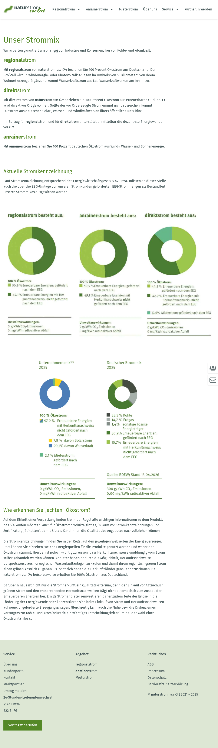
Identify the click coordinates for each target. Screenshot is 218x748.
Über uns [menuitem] (150, 9)
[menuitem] (66, 9)
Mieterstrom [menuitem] (128, 9)
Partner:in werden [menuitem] (198, 9)
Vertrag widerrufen (22, 725)
